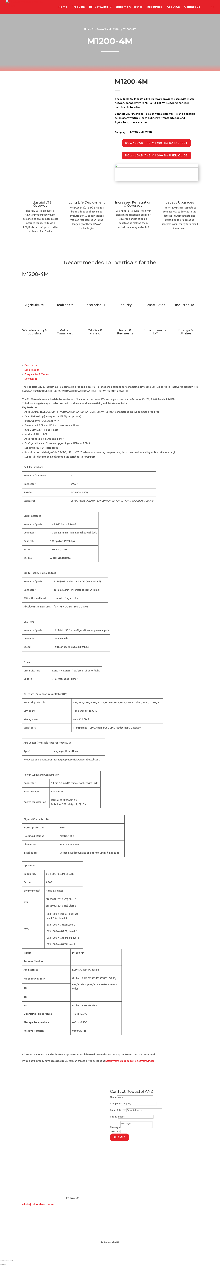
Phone (113, 1116)
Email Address (118, 1110)
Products (78, 7)
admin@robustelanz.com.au (38, 1204)
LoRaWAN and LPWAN (107, 29)
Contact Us (192, 7)
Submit (119, 1137)
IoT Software (98, 7)
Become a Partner (81, 1151)
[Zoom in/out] (1, 1260)
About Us (173, 7)
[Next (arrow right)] (4, 1264)
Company (115, 1103)
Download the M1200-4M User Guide (156, 155)
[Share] (8, 1260)
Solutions (29, 1151)
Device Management (39, 1172)
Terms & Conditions (81, 1193)
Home (62, 7)
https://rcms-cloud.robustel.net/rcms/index (129, 1061)
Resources (154, 7)
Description (30, 365)
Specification (31, 369)
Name (113, 1097)
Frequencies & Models (36, 374)
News (70, 1129)
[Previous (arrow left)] (1, 1264)
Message (115, 1127)
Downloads (30, 378)
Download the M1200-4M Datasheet (156, 142)
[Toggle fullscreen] (4, 1260)
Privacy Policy (77, 1172)
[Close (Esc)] (11, 1260)
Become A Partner (129, 7)
